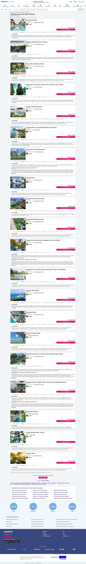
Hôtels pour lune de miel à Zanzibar (61, 492)
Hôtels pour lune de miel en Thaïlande (40, 496)
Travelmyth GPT (66, 536)
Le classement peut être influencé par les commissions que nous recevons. (23, 17)
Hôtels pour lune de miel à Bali (39, 498)
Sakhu (28, 9)
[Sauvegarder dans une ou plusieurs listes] (24, 20)
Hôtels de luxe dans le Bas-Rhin (37, 521)
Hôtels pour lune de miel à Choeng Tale (33, 483)
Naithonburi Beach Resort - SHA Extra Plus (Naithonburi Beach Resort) (44, 354)
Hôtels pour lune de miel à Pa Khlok (39, 484)
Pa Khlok (46, 9)
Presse (44, 532)
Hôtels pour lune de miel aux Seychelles (20, 498)
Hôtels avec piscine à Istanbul (12, 519)
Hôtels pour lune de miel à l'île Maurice (41, 492)
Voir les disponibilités (65, 29)
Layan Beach (36, 109)
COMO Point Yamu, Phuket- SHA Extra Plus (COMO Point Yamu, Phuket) (44, 84)
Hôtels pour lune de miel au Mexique (61, 496)
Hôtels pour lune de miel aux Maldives (40, 494)
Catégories (45, 534)
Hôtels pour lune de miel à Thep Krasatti (22, 484)
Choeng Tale (22, 9)
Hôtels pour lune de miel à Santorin (19, 496)
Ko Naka (35, 129)
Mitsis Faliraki (9, 526)
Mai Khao (33, 9)
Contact (64, 534)
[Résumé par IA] (16, 260)
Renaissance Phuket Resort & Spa (35, 219)
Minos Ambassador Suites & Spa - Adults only (65, 526)
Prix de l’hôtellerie (46, 536)
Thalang (30, 434)
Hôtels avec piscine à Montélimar (62, 521)
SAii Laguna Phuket (31, 312)
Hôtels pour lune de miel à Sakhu (49, 483)
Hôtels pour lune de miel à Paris (60, 490)
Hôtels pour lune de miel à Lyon (60, 494)
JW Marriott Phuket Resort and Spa (35, 198)
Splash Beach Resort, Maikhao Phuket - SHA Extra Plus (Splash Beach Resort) (46, 382)
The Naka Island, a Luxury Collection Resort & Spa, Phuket (41, 127)
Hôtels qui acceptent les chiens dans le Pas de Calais (66, 519)
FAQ (63, 532)
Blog (63, 531)
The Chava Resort (30, 453)
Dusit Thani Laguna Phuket (33, 333)
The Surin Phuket (30, 177)
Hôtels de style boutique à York (12, 524)
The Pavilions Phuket (31, 20)
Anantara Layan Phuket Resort (34, 106)
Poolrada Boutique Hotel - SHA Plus (35, 432)
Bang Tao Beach (37, 22)
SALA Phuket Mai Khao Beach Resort (35, 149)
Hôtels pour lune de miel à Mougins (19, 492)
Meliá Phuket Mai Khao (32, 411)
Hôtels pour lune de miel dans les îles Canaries (63, 498)
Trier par (15, 9)
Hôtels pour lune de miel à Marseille (19, 490)
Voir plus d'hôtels (43, 477)
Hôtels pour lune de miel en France (40, 490)
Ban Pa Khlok (36, 87)
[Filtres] (2, 10)
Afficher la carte (81, 9)
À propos (45, 531)
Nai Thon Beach (37, 44)
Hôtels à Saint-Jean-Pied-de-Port (37, 524)
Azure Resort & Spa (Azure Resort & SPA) (64, 524)
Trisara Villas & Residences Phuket (35, 64)
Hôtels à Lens (8, 521)
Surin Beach (36, 180)
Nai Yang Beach (37, 272)
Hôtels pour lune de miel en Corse (18, 494)
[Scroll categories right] (84, 6)
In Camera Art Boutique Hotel (37, 526)
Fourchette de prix (7, 9)
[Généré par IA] (17, 79)
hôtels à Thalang (45, 480)
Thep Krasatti (39, 9)
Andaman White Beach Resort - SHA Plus (36, 42)
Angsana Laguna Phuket (32, 290)
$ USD (71, 1)
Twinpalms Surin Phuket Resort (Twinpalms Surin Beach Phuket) (43, 240)
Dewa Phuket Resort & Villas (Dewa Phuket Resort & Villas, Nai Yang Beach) (46, 269)
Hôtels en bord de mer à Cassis (37, 519)
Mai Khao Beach (37, 151)
